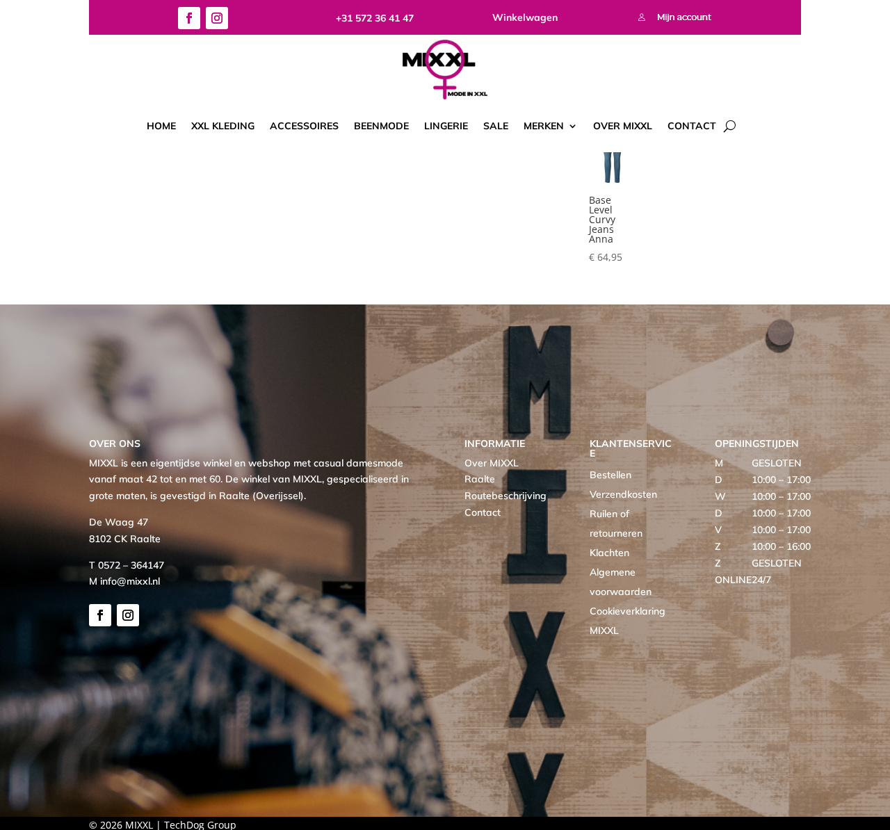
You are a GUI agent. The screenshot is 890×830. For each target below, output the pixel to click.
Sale (495, 126)
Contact (692, 126)
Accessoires (304, 126)
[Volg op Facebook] (189, 18)
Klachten (609, 552)
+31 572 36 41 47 (375, 18)
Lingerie (446, 126)
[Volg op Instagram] (217, 18)
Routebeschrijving (505, 495)
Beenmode (381, 126)
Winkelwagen (525, 17)
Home (161, 126)
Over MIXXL (622, 126)
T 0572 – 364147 (126, 565)
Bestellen (610, 475)
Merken (544, 126)
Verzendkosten (623, 494)
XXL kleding (222, 126)
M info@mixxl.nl (124, 581)
